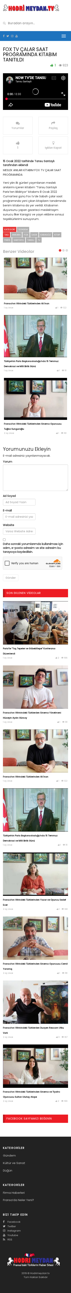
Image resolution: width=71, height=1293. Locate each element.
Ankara (16, 234)
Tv (39, 240)
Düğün (7, 1170)
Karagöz (45, 234)
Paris (7, 240)
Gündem (23, 229)
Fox (26, 234)
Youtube (12, 1235)
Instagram (14, 1231)
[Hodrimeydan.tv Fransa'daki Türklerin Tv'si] (31, 7)
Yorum (7, 462)
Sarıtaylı (19, 240)
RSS (9, 1239)
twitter (11, 1226)
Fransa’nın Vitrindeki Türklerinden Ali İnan (26, 303)
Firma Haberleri (14, 1193)
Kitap (57, 234)
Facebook (14, 1222)
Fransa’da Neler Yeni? (18, 1200)
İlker (34, 234)
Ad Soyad (9, 496)
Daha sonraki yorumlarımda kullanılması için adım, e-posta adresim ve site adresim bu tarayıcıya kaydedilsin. (33, 548)
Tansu (30, 240)
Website (8, 525)
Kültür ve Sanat (14, 1163)
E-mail (7, 510)
